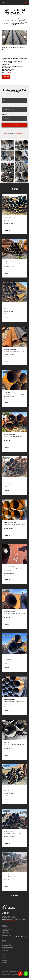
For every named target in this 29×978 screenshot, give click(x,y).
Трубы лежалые (5, 930)
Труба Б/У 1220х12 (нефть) (8, 656)
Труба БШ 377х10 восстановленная (10, 349)
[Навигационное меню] (26, 2)
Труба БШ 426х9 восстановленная (9, 699)
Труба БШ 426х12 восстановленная (10, 261)
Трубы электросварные (6, 935)
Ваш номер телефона (6, 106)
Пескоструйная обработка (7, 945)
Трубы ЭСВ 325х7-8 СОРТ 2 (8, 479)
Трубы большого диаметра (7, 933)
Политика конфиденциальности (7, 922)
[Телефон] (5, 913)
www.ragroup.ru (24, 971)
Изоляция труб (5, 950)
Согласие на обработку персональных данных (9, 920)
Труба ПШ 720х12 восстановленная (10, 522)
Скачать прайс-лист (6, 960)
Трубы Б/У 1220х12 (7, 742)
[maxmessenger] (2, 913)
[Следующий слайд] (25, 37)
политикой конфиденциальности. (19, 133)
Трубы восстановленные (7, 929)
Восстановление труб (6, 944)
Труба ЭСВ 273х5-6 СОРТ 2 (8, 787)
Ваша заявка (4, 114)
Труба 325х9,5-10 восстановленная (10, 217)
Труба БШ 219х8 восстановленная (9, 611)
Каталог (3, 959)
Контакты (4, 962)
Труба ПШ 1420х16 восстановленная (10, 392)
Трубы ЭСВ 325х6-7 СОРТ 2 (8, 831)
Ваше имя (4, 97)
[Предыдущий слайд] (4, 37)
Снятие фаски (5, 948)
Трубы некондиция (5, 932)
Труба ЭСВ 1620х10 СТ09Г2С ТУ (9, 566)
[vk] (8, 913)
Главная (3, 957)
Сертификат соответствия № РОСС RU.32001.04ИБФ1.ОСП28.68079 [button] (14, 919)
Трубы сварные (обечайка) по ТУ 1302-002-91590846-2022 (14, 937)
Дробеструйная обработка (7, 947)
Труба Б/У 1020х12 (7, 874)
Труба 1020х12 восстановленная (9, 434)
